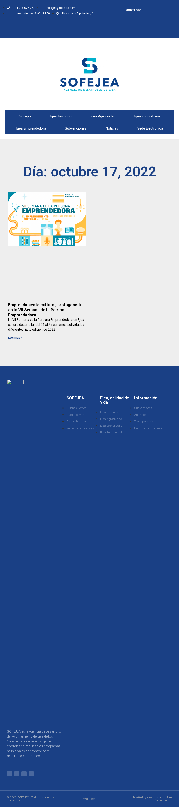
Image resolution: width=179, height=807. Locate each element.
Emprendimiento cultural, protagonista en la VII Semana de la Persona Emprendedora (45, 309)
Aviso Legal (89, 798)
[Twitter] (37, 24)
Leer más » (15, 337)
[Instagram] (45, 24)
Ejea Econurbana (147, 116)
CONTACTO (133, 10)
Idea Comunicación (163, 799)
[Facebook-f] (30, 24)
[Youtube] (45, 30)
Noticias (112, 128)
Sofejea (25, 116)
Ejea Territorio (61, 116)
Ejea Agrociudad (103, 116)
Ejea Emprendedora (31, 128)
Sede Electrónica (150, 128)
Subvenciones (75, 128)
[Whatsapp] (22, 24)
